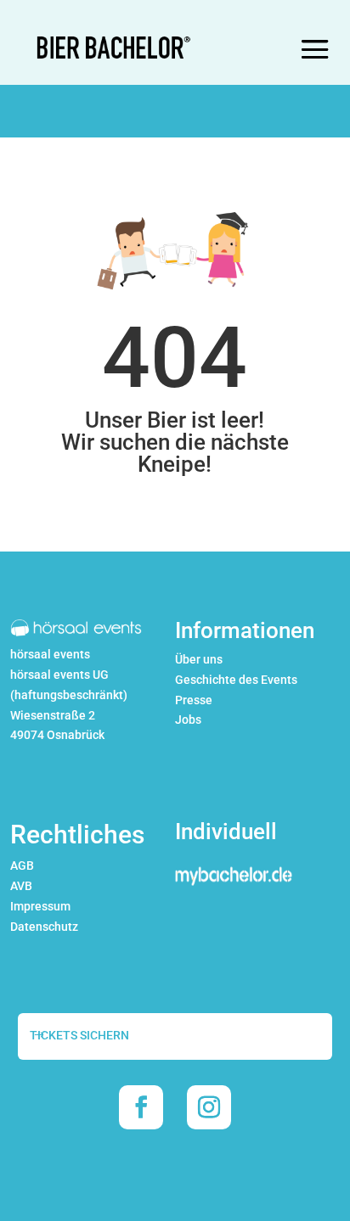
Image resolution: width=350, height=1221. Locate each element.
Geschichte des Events (236, 679)
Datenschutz (44, 926)
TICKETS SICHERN (79, 1035)
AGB (22, 865)
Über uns (199, 659)
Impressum (40, 906)
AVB (21, 886)
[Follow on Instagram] (209, 1107)
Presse (193, 700)
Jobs (188, 719)
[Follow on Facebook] (141, 1107)
